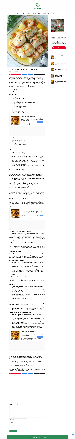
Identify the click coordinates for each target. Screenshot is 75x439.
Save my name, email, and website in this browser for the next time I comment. (28, 427)
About (39, 13)
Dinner (34, 13)
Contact (53, 13)
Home (18, 13)
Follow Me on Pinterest (60, 47)
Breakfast (23, 13)
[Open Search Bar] (57, 13)
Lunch (29, 13)
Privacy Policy (46, 13)
